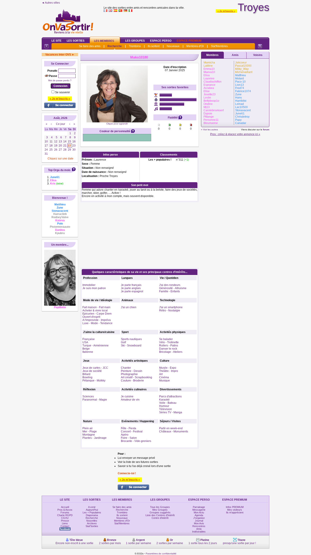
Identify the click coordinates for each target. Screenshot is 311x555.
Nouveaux (173, 46)
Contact (65, 526)
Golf (123, 342)
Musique (164, 380)
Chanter (126, 367)
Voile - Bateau (167, 402)
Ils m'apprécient (234, 512)
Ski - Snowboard (131, 345)
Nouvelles (91, 520)
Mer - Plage (89, 431)
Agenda (199, 515)
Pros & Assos (64, 509)
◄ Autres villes (51, 2)
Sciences (88, 396)
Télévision (165, 409)
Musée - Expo (167, 367)
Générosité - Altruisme (172, 288)
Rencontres (198, 526)
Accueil (65, 507)
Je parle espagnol (132, 291)
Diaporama (92, 515)
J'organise (199, 518)
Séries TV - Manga (170, 412)
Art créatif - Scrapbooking (136, 377)
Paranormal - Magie (94, 399)
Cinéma (164, 377)
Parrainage (199, 507)
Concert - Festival (132, 431)
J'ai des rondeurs (169, 285)
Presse (65, 520)
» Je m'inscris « (226, 11)
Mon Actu (199, 512)
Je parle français (131, 285)
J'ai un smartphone (171, 307)
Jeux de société (92, 371)
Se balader (166, 339)
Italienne (87, 351)
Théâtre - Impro (168, 371)
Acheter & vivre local (95, 310)
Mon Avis (199, 523)
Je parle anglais (131, 288)
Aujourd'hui (92, 509)
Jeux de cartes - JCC (95, 367)
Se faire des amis (89, 46)
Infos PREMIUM (235, 507)
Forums (65, 512)
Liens (65, 523)
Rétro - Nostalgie (169, 310)
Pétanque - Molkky (93, 380)
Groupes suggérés (160, 512)
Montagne (88, 434)
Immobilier (88, 285)
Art (161, 374)
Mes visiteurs (234, 509)
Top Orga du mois (59, 170)
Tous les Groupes (160, 507)
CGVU (65, 518)
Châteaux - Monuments (173, 431)
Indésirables (199, 531)
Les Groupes (135, 40)
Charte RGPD (65, 515)
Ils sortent (154, 46)
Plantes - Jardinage (94, 437)
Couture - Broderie (132, 380)
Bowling (87, 377)
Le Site (56, 40)
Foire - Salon (129, 437)
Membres (212, 55)
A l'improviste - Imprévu (96, 320)
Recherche (114, 46)
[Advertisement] (186, 23)
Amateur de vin (130, 399)
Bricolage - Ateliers (170, 351)
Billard (86, 374)
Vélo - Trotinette (169, 342)
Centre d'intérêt (160, 518)
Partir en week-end (171, 428)
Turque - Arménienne (95, 345)
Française (88, 339)
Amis (235, 55)
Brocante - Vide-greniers (136, 441)
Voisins (258, 55)
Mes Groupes (160, 509)
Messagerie (198, 509)
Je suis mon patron (94, 288)
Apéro (124, 434)
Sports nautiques (131, 339)
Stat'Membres (219, 46)
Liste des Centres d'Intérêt (160, 515)
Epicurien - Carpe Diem (97, 313)
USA (85, 342)
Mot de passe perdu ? (59, 80)
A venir (92, 507)
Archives (92, 523)
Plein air (87, 428)
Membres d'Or (195, 46)
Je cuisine (127, 396)
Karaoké (164, 399)
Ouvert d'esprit (91, 316)
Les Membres (104, 41)
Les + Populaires (92, 512)
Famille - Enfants (169, 291)
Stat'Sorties (92, 526)
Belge (86, 348)
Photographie (129, 374)
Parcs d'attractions (170, 396)
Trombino (135, 46)
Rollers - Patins (168, 345)
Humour (164, 406)
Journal (199, 520)
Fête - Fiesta (128, 428)
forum (266, 129)
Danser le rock (168, 348)
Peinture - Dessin (131, 371)
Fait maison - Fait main (96, 307)
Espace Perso (160, 40)
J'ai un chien (128, 307)
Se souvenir (62, 92)
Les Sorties (75, 40)
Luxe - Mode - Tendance (97, 323)
